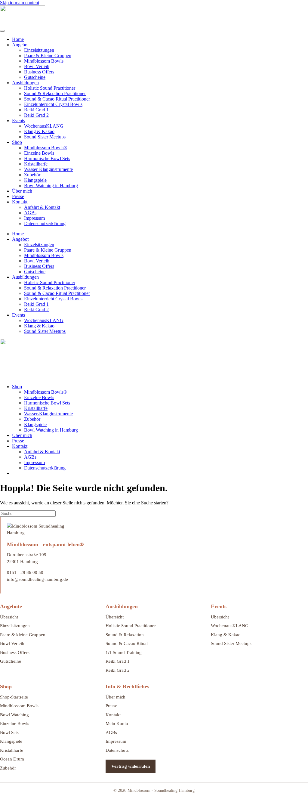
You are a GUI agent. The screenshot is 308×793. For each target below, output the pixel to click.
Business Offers (39, 71)
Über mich (22, 191)
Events (18, 120)
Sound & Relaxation (125, 634)
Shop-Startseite (14, 697)
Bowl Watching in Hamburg (51, 185)
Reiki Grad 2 (36, 115)
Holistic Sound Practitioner (49, 88)
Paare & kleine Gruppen (22, 634)
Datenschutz (117, 750)
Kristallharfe (36, 163)
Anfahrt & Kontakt (42, 207)
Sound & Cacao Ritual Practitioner (57, 98)
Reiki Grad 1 (36, 109)
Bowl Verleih (36, 66)
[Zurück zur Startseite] (22, 23)
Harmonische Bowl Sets (47, 158)
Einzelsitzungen (39, 50)
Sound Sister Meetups (45, 136)
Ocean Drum (12, 759)
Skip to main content (19, 2)
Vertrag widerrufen (130, 766)
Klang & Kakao (39, 131)
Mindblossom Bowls (43, 61)
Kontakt (19, 201)
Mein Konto (117, 723)
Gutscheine (34, 77)
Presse (18, 196)
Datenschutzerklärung (45, 223)
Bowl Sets (9, 732)
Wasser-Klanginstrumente (48, 169)
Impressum (34, 218)
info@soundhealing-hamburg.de (37, 579)
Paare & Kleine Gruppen (47, 55)
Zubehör (32, 174)
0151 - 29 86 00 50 (25, 572)
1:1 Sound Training (124, 652)
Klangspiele (35, 180)
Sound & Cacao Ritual (127, 643)
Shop (17, 142)
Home (18, 39)
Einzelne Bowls (39, 153)
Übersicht (9, 617)
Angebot (20, 44)
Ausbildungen (25, 82)
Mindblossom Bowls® (45, 147)
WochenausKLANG (43, 126)
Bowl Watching (14, 714)
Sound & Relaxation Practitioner (55, 93)
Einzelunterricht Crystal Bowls (53, 104)
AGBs (30, 212)
